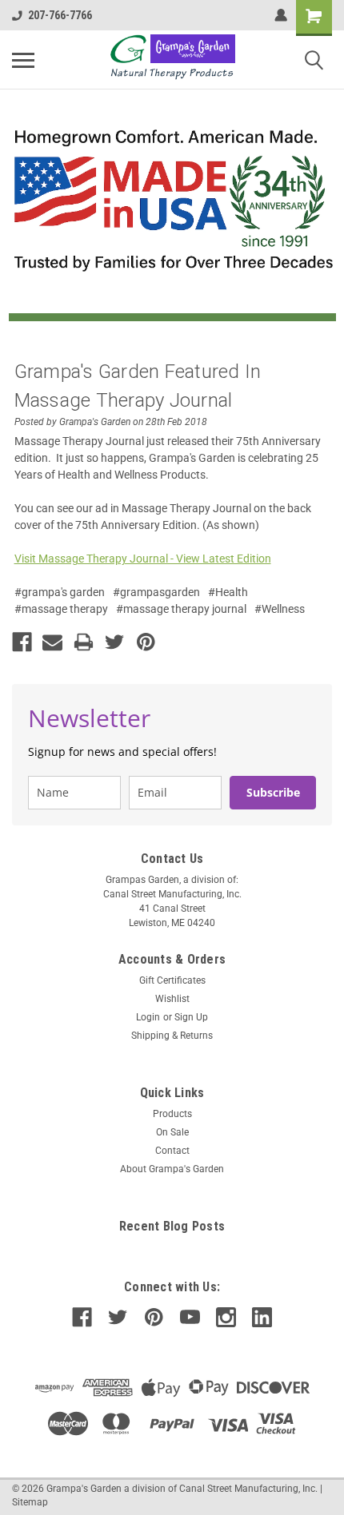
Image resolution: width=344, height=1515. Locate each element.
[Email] (52, 642)
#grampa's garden (59, 592)
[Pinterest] (146, 642)
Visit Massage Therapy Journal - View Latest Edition (142, 558)
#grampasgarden (156, 592)
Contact (172, 1150)
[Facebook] (22, 642)
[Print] (84, 642)
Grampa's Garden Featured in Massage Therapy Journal (138, 386)
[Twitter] (115, 642)
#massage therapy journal (181, 608)
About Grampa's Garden (172, 1169)
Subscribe (273, 792)
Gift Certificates (172, 980)
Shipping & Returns (172, 1035)
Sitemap (30, 1502)
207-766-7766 (60, 15)
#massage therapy (61, 608)
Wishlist (172, 998)
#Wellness (279, 608)
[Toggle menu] (23, 60)
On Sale (172, 1132)
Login (148, 1017)
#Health (228, 592)
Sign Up (191, 1017)
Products (172, 1113)
